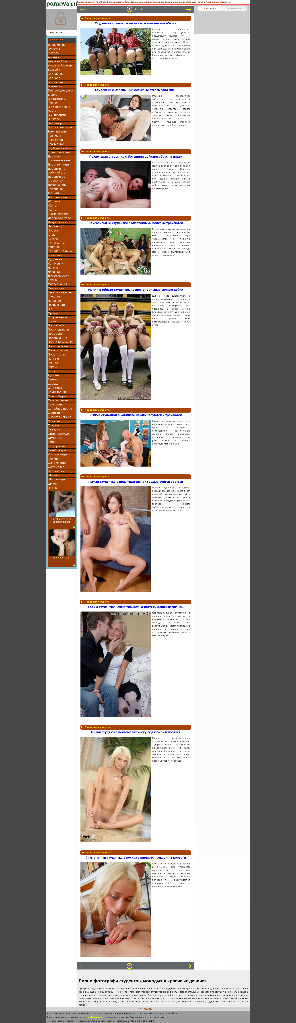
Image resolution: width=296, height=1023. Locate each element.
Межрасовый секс (61, 292)
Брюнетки (55, 86)
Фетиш (53, 459)
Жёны (52, 210)
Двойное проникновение (59, 158)
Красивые (55, 255)
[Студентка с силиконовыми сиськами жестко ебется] (116, 51)
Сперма (53, 425)
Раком (52, 367)
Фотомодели (57, 467)
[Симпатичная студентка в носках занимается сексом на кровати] (116, 909)
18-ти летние (57, 45)
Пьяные (53, 359)
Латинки (54, 272)
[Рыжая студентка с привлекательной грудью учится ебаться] (116, 539)
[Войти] (61, 18)
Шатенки (54, 475)
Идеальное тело (59, 218)
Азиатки (53, 57)
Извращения (57, 222)
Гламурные (56, 144)
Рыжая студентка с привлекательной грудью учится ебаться (135, 482)
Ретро (52, 371)
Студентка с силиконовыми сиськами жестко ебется (136, 23)
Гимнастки (55, 140)
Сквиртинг (55, 413)
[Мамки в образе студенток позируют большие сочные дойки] (116, 347)
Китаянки (54, 239)
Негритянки (56, 305)
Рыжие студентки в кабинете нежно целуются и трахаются (136, 415)
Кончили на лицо (60, 251)
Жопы (52, 206)
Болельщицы (57, 82)
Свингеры (55, 388)
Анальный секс (58, 61)
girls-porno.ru (95, 1017)
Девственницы (58, 164)
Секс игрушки (58, 400)
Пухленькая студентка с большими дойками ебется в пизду (135, 156)
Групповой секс (59, 152)
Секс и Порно (58, 396)
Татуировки (56, 446)
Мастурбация (57, 284)
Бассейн (54, 70)
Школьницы (56, 479)
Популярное (210, 8)
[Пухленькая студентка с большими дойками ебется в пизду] (116, 184)
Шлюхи (53, 484)
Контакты (144, 1009)
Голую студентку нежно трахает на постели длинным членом (135, 607)
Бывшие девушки (60, 90)
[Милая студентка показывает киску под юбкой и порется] (116, 789)
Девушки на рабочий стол (57, 171)
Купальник (55, 263)
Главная (56, 40)
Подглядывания (59, 330)
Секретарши (57, 392)
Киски (52, 235)
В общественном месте (60, 109)
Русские (54, 375)
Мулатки (54, 297)
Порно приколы (59, 346)
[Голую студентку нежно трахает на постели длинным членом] (116, 664)
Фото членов (57, 463)
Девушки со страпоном (56, 179)
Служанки (55, 421)
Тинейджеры (57, 450)
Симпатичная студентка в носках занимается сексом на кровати (136, 857)
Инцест (53, 230)
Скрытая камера (59, 417)
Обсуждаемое (234, 8)
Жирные (54, 201)
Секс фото (55, 404)
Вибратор (55, 123)
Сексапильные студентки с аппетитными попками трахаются (135, 223)
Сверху (53, 384)
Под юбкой (56, 325)
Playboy (53, 53)
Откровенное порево (57, 319)
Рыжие (53, 379)
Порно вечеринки (61, 342)
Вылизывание (58, 131)
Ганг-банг (55, 136)
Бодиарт (54, 78)
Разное (53, 363)
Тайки (52, 442)
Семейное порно (60, 409)
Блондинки (56, 74)
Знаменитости (58, 214)
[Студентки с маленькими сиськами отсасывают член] (116, 118)
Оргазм (53, 313)
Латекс (53, 268)
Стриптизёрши (58, 434)
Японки (53, 488)
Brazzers (54, 49)
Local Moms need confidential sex (62, 520)
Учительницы (57, 454)
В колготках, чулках (57, 101)
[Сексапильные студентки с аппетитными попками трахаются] (116, 251)
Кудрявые (55, 259)
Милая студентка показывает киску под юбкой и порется (136, 732)
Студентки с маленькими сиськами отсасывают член (136, 90)
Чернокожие (57, 471)
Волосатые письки (61, 127)
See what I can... (61, 557)
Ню (50, 309)
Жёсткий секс (58, 197)
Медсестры (56, 288)
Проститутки (57, 354)
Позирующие (57, 338)
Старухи (54, 429)
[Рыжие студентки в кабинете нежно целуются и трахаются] (116, 443)
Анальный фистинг (61, 65)
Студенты (55, 438)
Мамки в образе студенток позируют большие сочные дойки (135, 290)
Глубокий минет (59, 148)
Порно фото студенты (97, 18)
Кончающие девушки (56, 245)
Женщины (55, 193)
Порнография (58, 350)
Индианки (55, 226)
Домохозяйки (57, 185)
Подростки (56, 334)
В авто (52, 95)
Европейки (56, 189)
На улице (54, 301)
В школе (54, 119)
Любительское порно (58, 278)
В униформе (57, 115)
